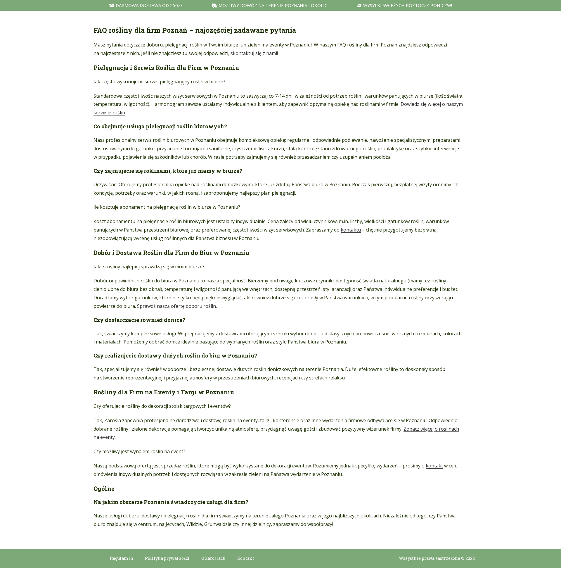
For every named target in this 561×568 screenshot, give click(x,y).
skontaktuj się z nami (254, 53)
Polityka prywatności (167, 558)
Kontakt (245, 558)
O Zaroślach (213, 558)
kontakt (434, 465)
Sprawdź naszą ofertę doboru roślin (176, 306)
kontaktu (351, 230)
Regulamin (121, 558)
